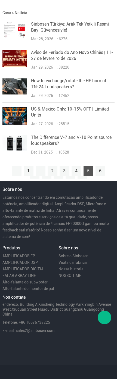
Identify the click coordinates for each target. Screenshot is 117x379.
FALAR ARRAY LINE (19, 275)
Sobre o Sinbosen (73, 256)
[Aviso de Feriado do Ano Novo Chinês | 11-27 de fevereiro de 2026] (14, 65)
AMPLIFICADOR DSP (20, 262)
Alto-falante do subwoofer (25, 282)
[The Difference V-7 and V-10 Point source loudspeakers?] (14, 150)
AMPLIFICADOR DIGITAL (23, 269)
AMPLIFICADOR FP (18, 256)
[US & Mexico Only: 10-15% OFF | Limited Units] (14, 124)
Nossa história (71, 269)
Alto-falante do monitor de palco (29, 288)
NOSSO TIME (70, 275)
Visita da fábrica (73, 262)
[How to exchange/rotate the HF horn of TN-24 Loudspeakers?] (14, 93)
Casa (6, 13)
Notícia (21, 13)
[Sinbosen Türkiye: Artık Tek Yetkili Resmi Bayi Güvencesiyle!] (14, 37)
